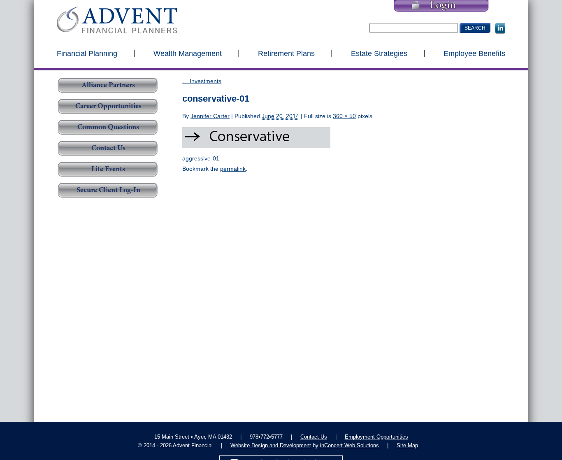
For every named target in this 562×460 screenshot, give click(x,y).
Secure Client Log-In (108, 190)
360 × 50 (344, 116)
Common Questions (108, 127)
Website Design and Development (270, 445)
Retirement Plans (286, 53)
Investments (201, 81)
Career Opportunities (108, 106)
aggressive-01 (200, 158)
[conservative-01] (256, 137)
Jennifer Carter (210, 116)
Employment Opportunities (376, 437)
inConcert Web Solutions (349, 445)
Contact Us (108, 148)
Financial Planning (87, 53)
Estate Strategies (379, 53)
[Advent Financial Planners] (117, 20)
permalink (233, 168)
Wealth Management (187, 53)
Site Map (407, 445)
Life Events (108, 169)
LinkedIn (500, 28)
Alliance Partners (108, 85)
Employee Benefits (474, 53)
